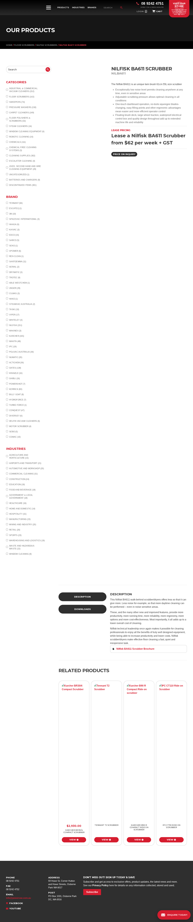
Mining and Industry (22, 524)
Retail (14, 530)
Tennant (16, 203)
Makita (15, 341)
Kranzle (15, 373)
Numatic (15, 357)
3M (12, 214)
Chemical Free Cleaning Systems (23, 148)
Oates (15, 368)
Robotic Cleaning (21, 137)
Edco (14, 235)
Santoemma (17, 261)
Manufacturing (19, 519)
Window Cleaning (20, 554)
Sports (15, 535)
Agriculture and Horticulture (18, 456)
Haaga (14, 224)
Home (9, 45)
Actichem (16, 362)
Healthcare (18, 503)
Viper (14, 315)
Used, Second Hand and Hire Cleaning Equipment (25, 167)
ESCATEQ (15, 208)
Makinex (15, 331)
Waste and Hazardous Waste (21, 547)
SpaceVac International (24, 219)
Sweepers (17, 102)
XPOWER (15, 251)
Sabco (14, 240)
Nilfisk (15, 325)
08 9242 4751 (12, 879)
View (72, 839)
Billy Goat (16, 394)
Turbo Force (18, 405)
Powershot (17, 384)
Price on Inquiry (124, 154)
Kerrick (15, 389)
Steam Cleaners (20, 126)
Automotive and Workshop (26, 468)
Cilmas (14, 293)
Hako (13, 299)
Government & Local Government (21, 496)
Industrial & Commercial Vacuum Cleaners (23, 89)
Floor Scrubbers (24, 45)
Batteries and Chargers (24, 180)
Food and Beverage (22, 490)
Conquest (16, 410)
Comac (15, 437)
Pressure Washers (22, 107)
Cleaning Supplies (22, 156)
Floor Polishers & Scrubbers (19, 119)
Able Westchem (19, 283)
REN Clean (16, 256)
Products (63, 7)
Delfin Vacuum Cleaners (24, 421)
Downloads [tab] (82, 609)
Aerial (14, 267)
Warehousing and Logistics (27, 540)
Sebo (13, 431)
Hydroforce (17, 400)
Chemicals (17, 142)
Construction (19, 479)
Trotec (14, 277)
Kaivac (14, 230)
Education (17, 484)
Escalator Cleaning (22, 161)
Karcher (16, 336)
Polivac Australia (21, 352)
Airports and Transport (25, 463)
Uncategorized (19, 174)
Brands (92, 7)
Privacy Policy (100, 885)
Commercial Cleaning (23, 474)
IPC (13, 346)
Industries (78, 7)
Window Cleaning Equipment (26, 131)
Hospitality (17, 514)
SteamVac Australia (22, 304)
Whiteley (15, 320)
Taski (14, 309)
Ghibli (14, 378)
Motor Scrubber (20, 426)
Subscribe (92, 892)
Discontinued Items (22, 185)
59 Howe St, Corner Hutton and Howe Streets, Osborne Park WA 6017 (62, 882)
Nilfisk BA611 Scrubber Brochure (135, 649)
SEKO (13, 246)
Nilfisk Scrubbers (46, 45)
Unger (14, 288)
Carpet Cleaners (21, 112)
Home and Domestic (22, 509)
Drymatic (15, 272)
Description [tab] (82, 596)
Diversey (15, 416)
